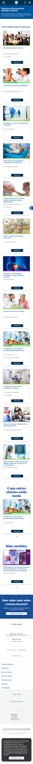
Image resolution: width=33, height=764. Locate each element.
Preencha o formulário (16, 613)
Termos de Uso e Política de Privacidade (16, 729)
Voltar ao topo (17, 624)
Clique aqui (14, 714)
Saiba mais (17, 62)
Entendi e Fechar (16, 758)
